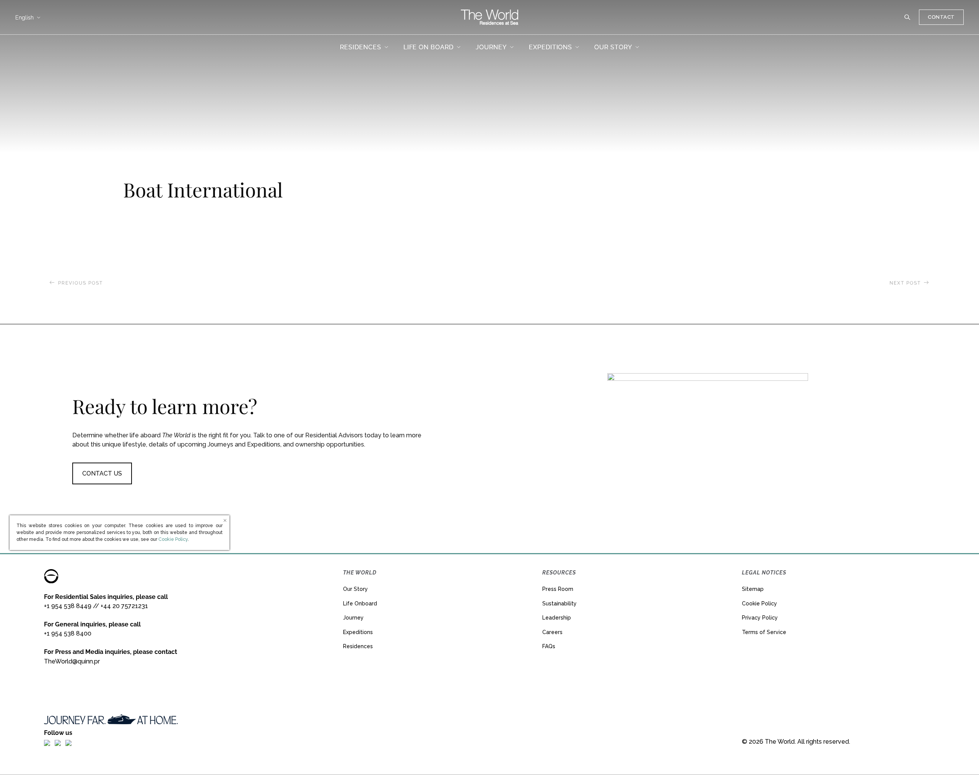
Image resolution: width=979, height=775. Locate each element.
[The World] (489, 17)
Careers (552, 632)
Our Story (355, 589)
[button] (907, 17)
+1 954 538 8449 (67, 606)
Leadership (556, 618)
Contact (941, 17)
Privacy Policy (760, 618)
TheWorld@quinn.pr (72, 661)
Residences (358, 646)
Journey (353, 618)
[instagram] (58, 742)
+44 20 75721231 (124, 606)
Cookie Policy (759, 603)
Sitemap (753, 589)
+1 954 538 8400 (67, 633)
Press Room (557, 589)
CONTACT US (102, 473)
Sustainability (559, 603)
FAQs (548, 646)
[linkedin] (68, 742)
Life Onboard (360, 603)
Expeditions (358, 632)
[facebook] (47, 742)
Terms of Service (764, 632)
